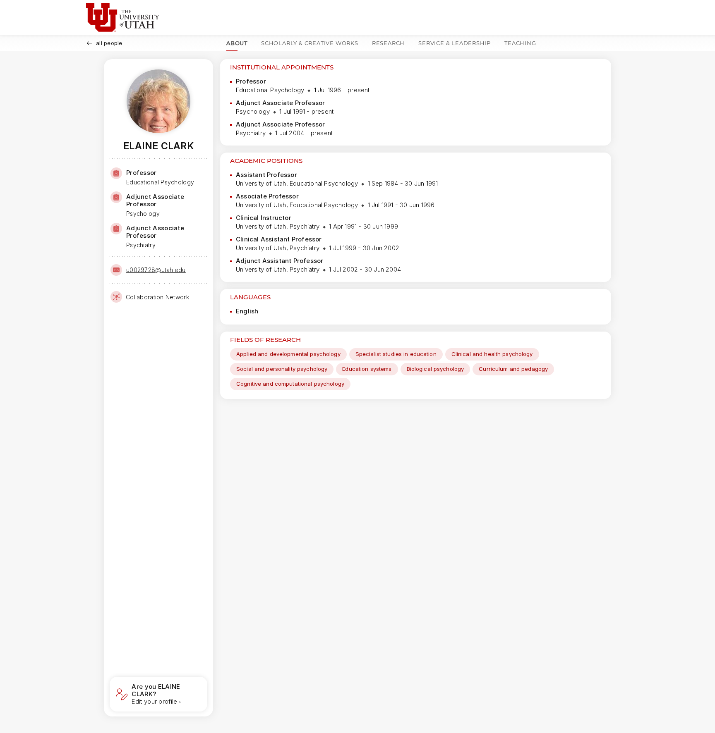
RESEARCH (388, 43)
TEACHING (520, 43)
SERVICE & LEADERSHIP (454, 43)
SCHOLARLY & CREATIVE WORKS (309, 43)
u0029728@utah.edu (156, 269)
